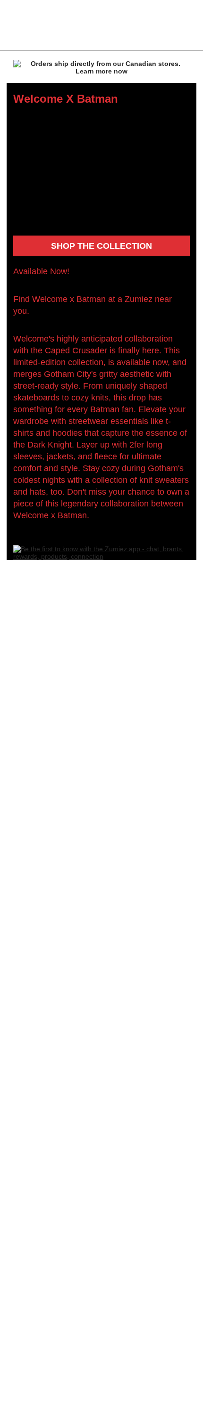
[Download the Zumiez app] (101, 556)
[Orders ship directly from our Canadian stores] (101, 69)
